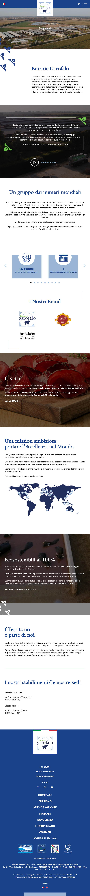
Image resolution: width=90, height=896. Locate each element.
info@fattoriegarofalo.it (45, 776)
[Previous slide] (5, 266)
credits (45, 883)
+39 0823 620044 (46, 771)
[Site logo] (45, 9)
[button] (31, 282)
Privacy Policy (39, 858)
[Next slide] (84, 266)
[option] (26, 261)
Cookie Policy (51, 858)
